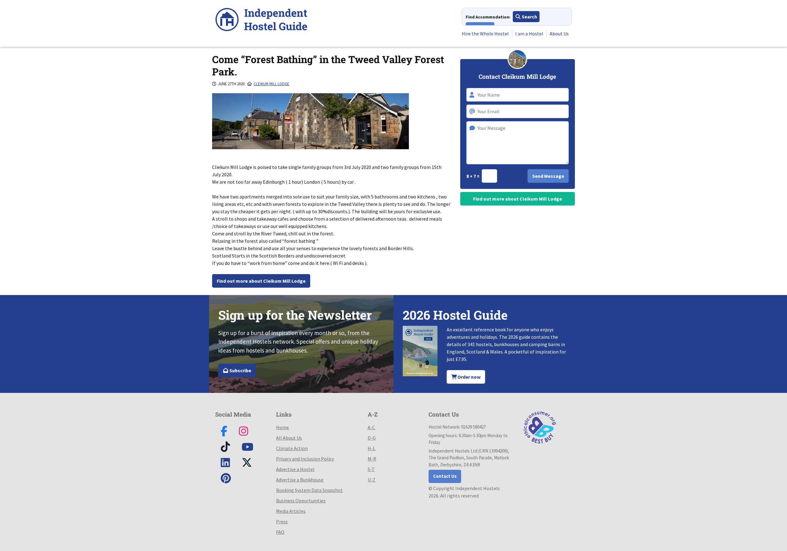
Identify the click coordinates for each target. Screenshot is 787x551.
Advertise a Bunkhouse (299, 480)
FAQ (280, 532)
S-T (371, 469)
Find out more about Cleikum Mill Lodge (261, 281)
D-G (372, 438)
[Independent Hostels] (261, 20)
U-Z (371, 480)
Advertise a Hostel (295, 469)
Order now (469, 377)
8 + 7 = (473, 176)
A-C (371, 427)
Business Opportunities (301, 500)
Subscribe (239, 370)
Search (529, 17)
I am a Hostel (529, 33)
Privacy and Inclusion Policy (305, 459)
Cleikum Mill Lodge (271, 83)
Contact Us (445, 476)
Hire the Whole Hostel (485, 33)
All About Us (289, 438)
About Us (559, 33)
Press (282, 521)
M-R (372, 459)
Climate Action (292, 448)
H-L (371, 448)
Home (282, 427)
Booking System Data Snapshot (309, 490)
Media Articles (291, 511)
